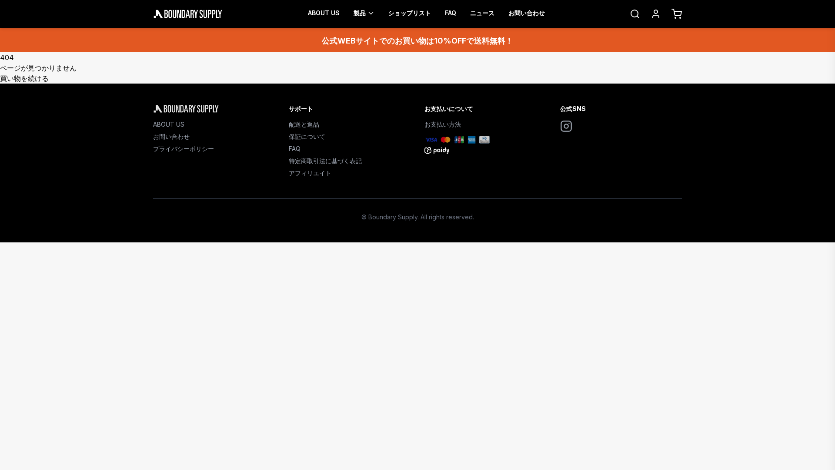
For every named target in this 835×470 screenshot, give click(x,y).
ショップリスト (409, 13)
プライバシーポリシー (183, 148)
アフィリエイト (310, 173)
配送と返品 (304, 124)
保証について (307, 136)
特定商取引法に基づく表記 (325, 160)
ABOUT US (324, 13)
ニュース (482, 13)
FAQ (450, 13)
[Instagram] (566, 126)
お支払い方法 (442, 124)
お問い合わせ (526, 13)
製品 (360, 13)
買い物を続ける (24, 78)
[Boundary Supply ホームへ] (214, 108)
